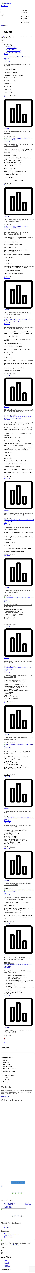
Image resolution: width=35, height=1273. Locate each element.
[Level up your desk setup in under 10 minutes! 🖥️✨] (6, 1149)
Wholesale (26, 22)
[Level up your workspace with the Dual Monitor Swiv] (28, 1156)
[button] (7, 61)
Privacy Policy (8, 1207)
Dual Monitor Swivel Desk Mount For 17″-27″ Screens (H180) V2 (18, 676)
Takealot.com (7, 1226)
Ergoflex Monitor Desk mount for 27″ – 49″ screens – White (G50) (17, 826)
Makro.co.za (7, 1227)
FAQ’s (27, 1203)
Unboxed (5, 1082)
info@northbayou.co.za (11, 1234)
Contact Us (7, 1265)
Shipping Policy (8, 1204)
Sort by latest (10, 49)
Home (25, 11)
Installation (28, 1204)
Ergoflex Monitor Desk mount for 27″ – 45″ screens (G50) (17, 752)
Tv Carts (5, 1077)
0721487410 (8, 1235)
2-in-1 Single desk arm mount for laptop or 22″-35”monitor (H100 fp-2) (17, 233)
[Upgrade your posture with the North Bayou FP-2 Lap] (28, 1118)
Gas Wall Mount (7, 1066)
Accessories (6, 1060)
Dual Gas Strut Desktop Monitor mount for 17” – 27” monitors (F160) (19, 528)
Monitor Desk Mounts (9, 1069)
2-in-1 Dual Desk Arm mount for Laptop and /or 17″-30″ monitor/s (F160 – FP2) (19, 423)
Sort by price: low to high (14, 51)
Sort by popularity (12, 48)
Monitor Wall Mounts (9, 1071)
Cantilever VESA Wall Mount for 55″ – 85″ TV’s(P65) (17, 65)
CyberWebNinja (14, 1244)
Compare (3, 36)
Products (26, 16)
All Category (6, 1062)
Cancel (6, 54)
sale (4, 1073)
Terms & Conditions (9, 1203)
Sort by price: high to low (14, 52)
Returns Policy (8, 1206)
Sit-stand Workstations (9, 1075)
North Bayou (4, 6)
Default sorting (11, 46)
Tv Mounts (6, 1079)
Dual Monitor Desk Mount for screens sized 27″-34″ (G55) (18, 605)
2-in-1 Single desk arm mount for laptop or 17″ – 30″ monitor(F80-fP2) (19, 145)
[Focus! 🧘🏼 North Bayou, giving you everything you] (6, 1109)
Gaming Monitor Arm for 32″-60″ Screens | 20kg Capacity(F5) (17, 971)
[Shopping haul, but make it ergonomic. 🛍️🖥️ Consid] (17, 1143)
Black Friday (6, 1064)
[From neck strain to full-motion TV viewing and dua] (17, 1112)
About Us (6, 1262)
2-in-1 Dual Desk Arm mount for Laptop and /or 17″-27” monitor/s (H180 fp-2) (19, 327)
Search (2, 1247)
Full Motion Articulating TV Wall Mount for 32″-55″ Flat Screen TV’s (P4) (17, 898)
